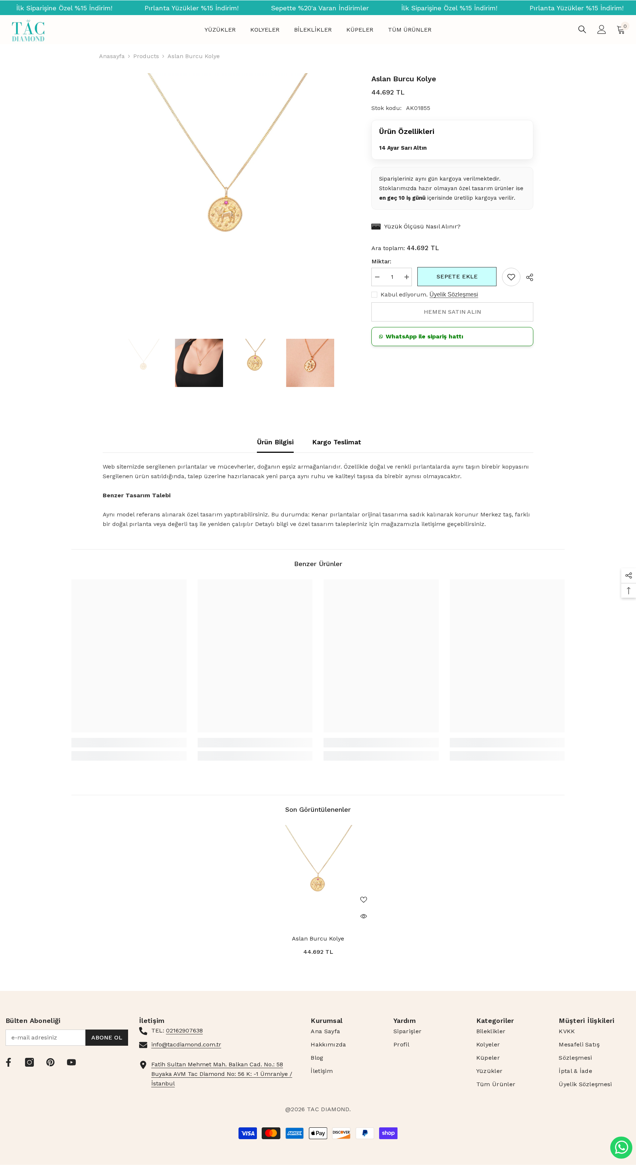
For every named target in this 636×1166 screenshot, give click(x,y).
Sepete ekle (457, 276)
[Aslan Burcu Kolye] (318, 877)
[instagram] (29, 1062)
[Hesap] (601, 29)
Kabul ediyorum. (404, 294)
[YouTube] (71, 1062)
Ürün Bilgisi (275, 442)
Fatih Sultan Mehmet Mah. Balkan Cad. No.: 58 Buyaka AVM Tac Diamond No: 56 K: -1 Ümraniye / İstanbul (221, 1074)
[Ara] (582, 29)
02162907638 (184, 1030)
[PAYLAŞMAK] (526, 277)
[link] (511, 277)
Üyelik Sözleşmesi (454, 294)
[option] (226, 196)
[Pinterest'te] (50, 1062)
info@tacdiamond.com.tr (186, 1044)
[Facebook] (8, 1062)
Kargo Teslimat (336, 442)
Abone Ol (106, 1037)
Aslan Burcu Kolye (318, 938)
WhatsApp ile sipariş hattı (424, 336)
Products (146, 56)
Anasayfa (112, 56)
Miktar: (381, 261)
